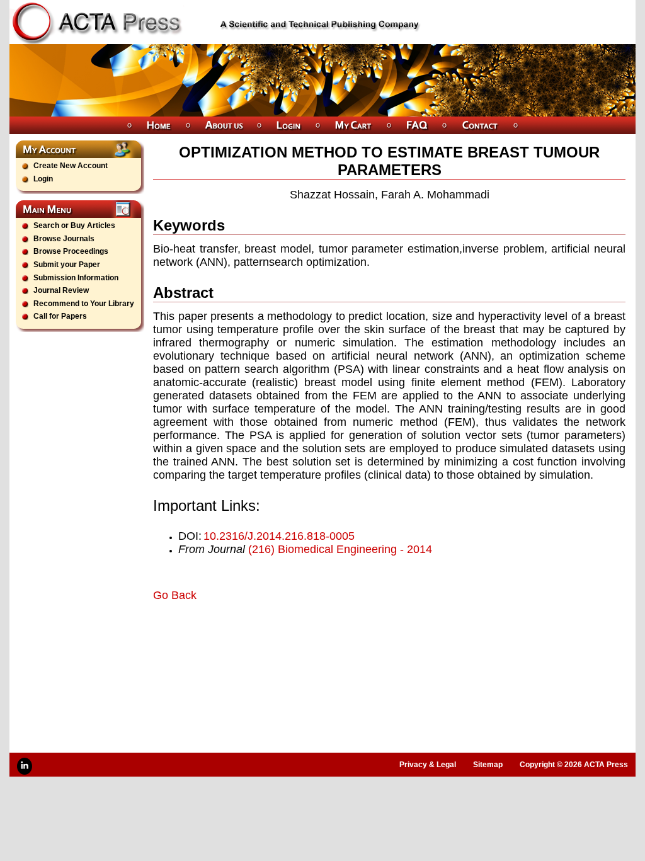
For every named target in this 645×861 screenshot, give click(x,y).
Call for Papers (60, 316)
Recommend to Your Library (83, 303)
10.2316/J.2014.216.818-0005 (279, 536)
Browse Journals (63, 238)
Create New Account (70, 165)
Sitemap (488, 764)
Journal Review (61, 290)
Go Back (175, 595)
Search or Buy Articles (74, 225)
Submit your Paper (66, 264)
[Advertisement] (300, 637)
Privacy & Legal (427, 764)
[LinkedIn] (24, 766)
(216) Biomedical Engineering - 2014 (340, 549)
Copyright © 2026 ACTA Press (574, 764)
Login (43, 178)
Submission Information (75, 277)
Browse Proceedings (70, 251)
